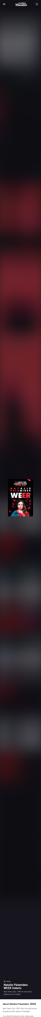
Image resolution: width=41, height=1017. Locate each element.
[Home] (21, 4)
